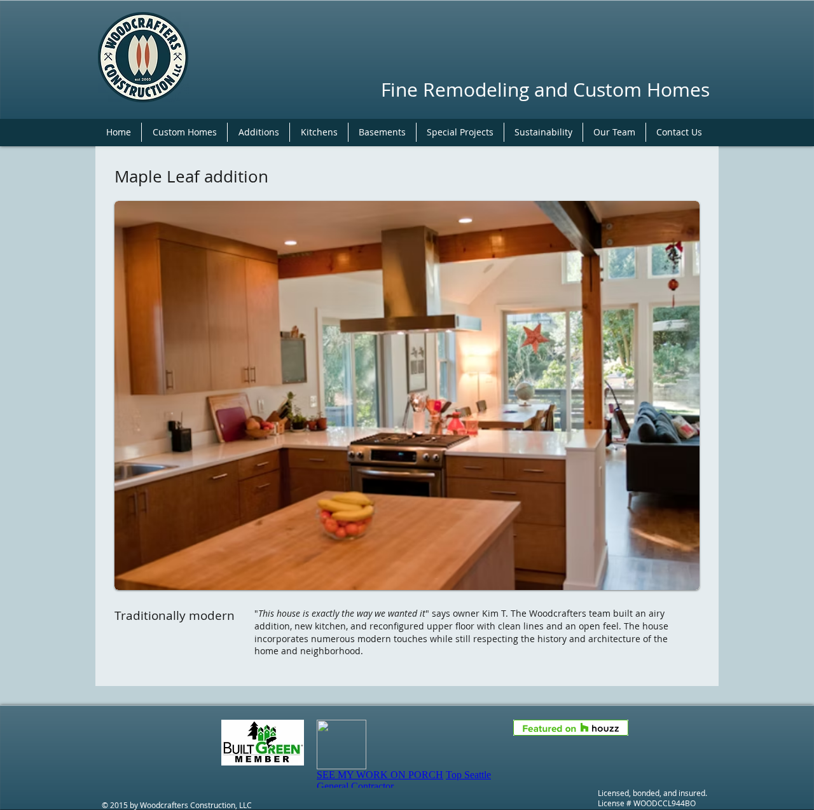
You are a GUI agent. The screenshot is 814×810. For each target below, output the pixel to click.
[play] (672, 579)
